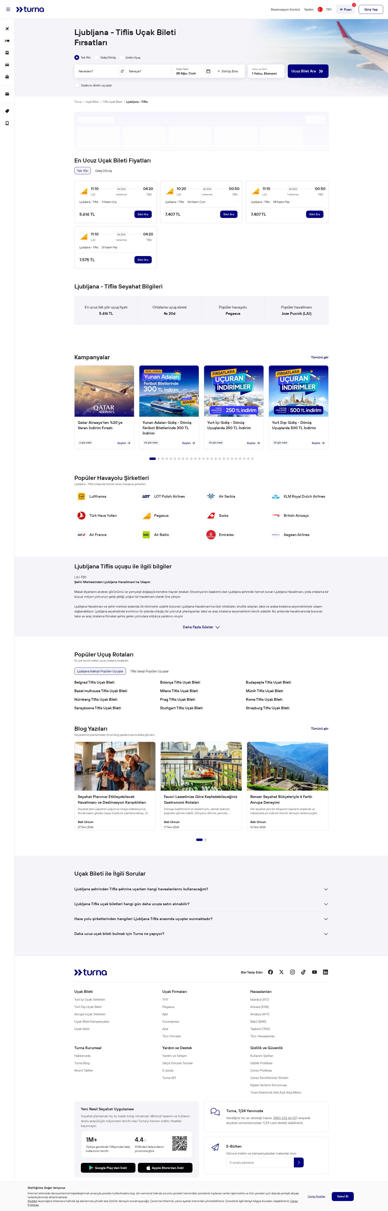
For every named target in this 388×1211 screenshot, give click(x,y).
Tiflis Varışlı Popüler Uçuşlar (149, 671)
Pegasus (233, 313)
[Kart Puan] (7, 94)
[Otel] (7, 41)
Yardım (309, 9)
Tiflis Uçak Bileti (112, 102)
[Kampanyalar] (7, 111)
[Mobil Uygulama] (7, 123)
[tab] (82, 57)
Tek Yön (82, 171)
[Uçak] (7, 29)
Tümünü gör (320, 357)
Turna (77, 102)
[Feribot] (7, 77)
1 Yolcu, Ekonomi (264, 73)
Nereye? (135, 71)
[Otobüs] (7, 53)
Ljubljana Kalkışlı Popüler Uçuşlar (100, 671)
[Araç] (7, 65)
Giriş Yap (371, 9)
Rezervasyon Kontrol (285, 9)
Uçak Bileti (92, 102)
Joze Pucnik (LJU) (296, 313)
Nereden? (86, 71)
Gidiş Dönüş (103, 171)
